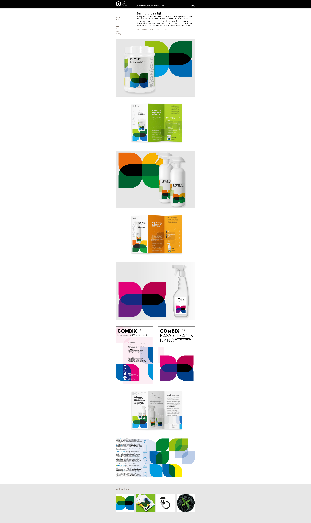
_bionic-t (118, 29)
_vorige (118, 19)
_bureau (139, 6)
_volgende (119, 22)
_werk (144, 6)
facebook (194, 5)
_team (148, 6)
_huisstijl (118, 34)
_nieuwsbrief (154, 6)
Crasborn (121, 4)
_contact (162, 6)
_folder (118, 31)
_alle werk (119, 17)
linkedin (192, 5)
